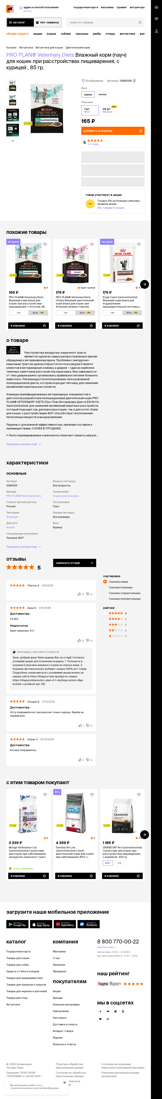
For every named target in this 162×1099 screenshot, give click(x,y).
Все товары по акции (110, 207)
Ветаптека (127, 33)
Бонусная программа (66, 1004)
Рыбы (97, 33)
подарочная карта (86, 7)
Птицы (110, 33)
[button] (113, 142)
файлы (38, 1085)
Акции (57, 991)
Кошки (51, 33)
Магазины (59, 951)
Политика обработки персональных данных (70, 1066)
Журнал (58, 1037)
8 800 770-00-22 (118, 941)
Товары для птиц (16, 997)
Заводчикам (61, 1011)
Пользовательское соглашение (68, 1083)
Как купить (60, 1017)
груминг (121, 7)
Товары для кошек (17, 958)
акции (37, 33)
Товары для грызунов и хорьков (26, 984)
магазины (107, 7)
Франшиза (59, 971)
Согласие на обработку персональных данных (71, 1074)
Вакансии (59, 964)
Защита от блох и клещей (22, 971)
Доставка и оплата (65, 1024)
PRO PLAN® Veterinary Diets (40, 55)
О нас (56, 958)
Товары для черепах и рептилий (26, 991)
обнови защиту (17, 33)
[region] (75, 34)
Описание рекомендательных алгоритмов (120, 1074)
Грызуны (82, 33)
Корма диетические (66, 495)
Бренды (58, 997)
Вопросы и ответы (64, 1044)
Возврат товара (63, 1031)
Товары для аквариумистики (24, 978)
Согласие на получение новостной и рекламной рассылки (122, 1066)
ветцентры (137, 7)
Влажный (12, 516)
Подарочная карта (18, 951)
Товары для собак (17, 964)
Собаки (66, 33)
